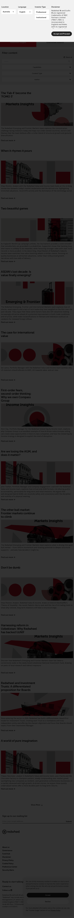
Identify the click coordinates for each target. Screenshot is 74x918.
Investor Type (40, 7)
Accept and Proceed (61, 34)
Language (22, 7)
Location (5, 7)
